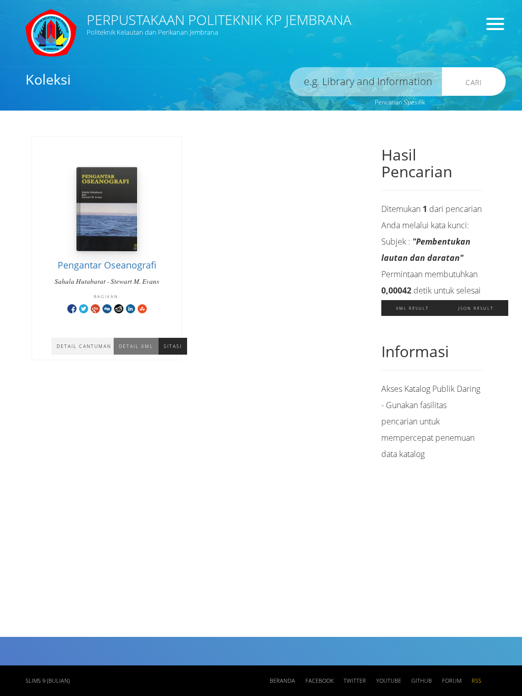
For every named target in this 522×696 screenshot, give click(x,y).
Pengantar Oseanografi (107, 265)
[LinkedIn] (130, 308)
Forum (451, 680)
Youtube (388, 680)
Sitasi (173, 346)
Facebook (319, 680)
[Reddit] (118, 308)
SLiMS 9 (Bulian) (47, 680)
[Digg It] (107, 308)
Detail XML (136, 346)
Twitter (355, 680)
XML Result (412, 308)
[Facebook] (71, 308)
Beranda (282, 680)
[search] (366, 81)
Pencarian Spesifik (400, 102)
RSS (476, 680)
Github (421, 680)
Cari (473, 82)
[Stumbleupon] (142, 308)
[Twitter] (83, 308)
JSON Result (475, 308)
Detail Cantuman (84, 346)
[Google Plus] (95, 308)
